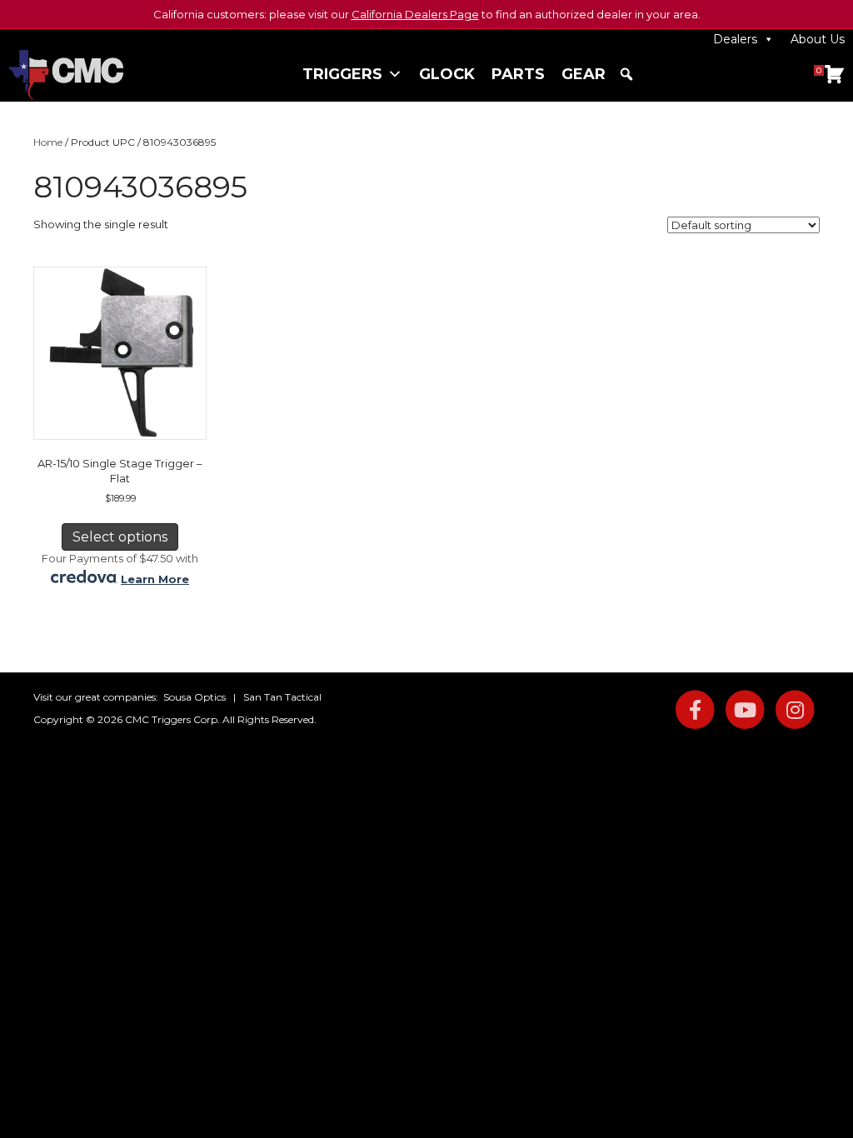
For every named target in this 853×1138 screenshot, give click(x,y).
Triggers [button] (342, 74)
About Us (818, 39)
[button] (626, 74)
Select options (119, 537)
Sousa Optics (194, 697)
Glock (447, 74)
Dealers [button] (735, 39)
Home (47, 142)
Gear (583, 74)
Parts (518, 74)
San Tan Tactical (282, 697)
